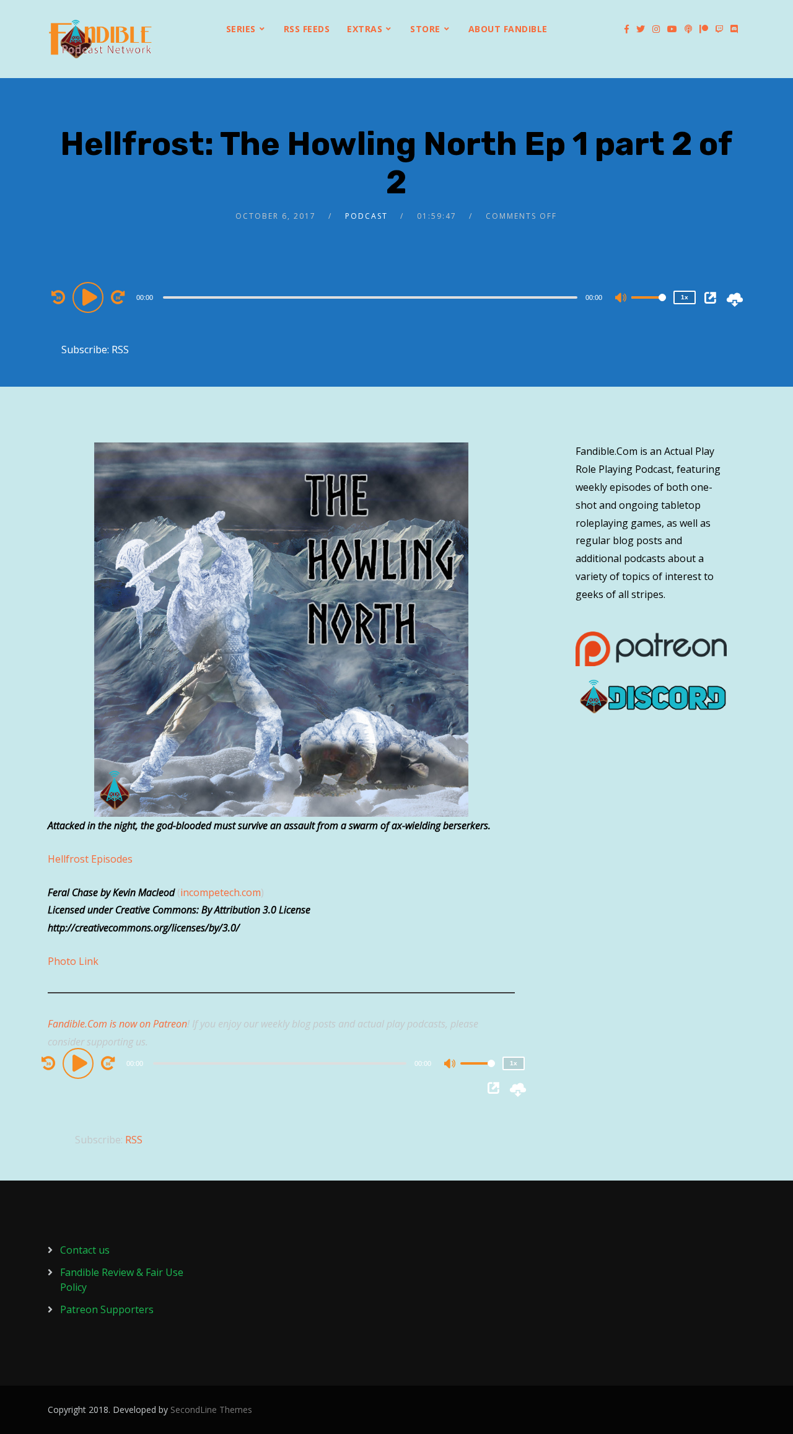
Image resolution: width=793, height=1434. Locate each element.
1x (684, 297)
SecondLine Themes (211, 1409)
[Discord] (734, 29)
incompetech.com (220, 892)
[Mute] (621, 299)
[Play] (89, 296)
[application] (372, 296)
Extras (364, 29)
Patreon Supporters (107, 1309)
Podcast (366, 216)
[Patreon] (704, 29)
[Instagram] (656, 29)
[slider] (648, 307)
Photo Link (73, 961)
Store (425, 29)
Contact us (85, 1250)
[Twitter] (641, 29)
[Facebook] (627, 29)
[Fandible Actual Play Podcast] (100, 39)
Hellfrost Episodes (90, 859)
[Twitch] (719, 29)
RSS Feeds (307, 29)
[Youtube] (672, 29)
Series (241, 29)
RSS (120, 349)
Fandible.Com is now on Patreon (117, 1024)
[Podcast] (688, 29)
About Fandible (508, 29)
